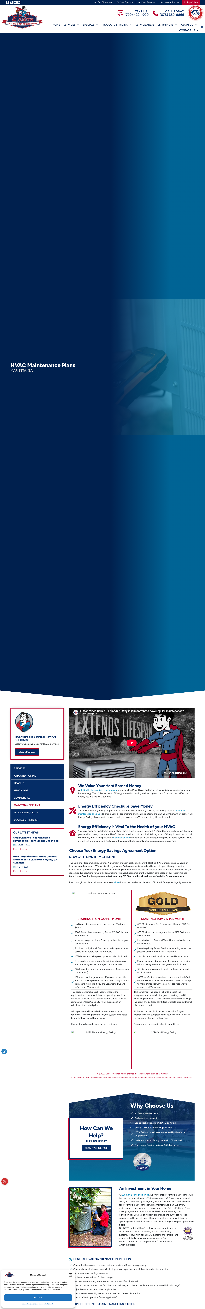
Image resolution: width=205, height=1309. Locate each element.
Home (56, 24)
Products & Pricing (115, 24)
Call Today (174, 11)
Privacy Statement (46, 1304)
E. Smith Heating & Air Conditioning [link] (99, 790)
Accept (38, 1297)
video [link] (117, 882)
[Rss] (18, 2)
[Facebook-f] (7, 2)
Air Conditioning (25, 775)
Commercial (22, 797)
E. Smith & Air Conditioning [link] (135, 1194)
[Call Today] (155, 13)
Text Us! (142, 11)
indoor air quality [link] (121, 837)
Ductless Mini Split (26, 819)
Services (69, 24)
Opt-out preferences (30, 1304)
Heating (19, 783)
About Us (187, 24)
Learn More (165, 24)
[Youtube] (15, 2)
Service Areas (144, 24)
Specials (88, 24)
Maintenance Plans (27, 805)
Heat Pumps (21, 790)
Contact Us (187, 30)
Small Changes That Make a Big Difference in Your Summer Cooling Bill (36, 839)
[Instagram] (11, 2)
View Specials (27, 752)
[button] (70, 1275)
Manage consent (4, 1181)
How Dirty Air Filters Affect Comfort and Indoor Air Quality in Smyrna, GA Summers (35, 859)
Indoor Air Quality (26, 812)
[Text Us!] (120, 13)
